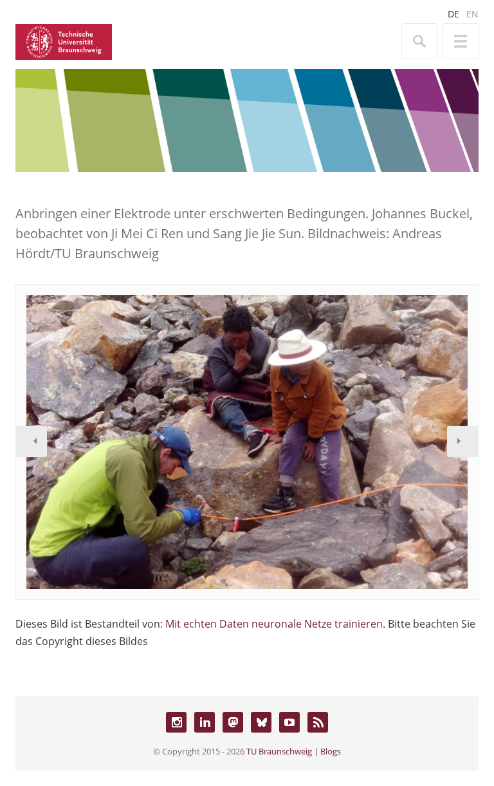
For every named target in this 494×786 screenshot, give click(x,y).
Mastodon (233, 722)
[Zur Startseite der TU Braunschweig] (63, 41)
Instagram (176, 722)
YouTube (289, 722)
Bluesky (261, 722)
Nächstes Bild (462, 441)
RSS (317, 722)
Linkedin (204, 722)
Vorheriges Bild (31, 441)
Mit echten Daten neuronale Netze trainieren (274, 624)
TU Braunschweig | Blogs (293, 751)
